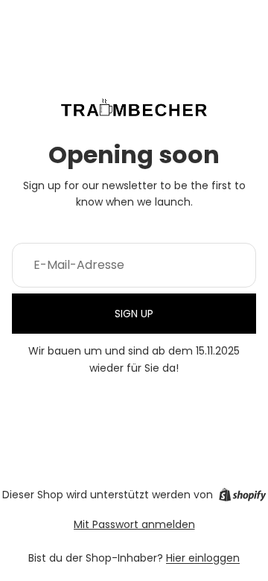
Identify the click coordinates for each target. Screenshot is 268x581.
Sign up (134, 313)
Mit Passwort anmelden (134, 524)
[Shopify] (242, 494)
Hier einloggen (203, 557)
